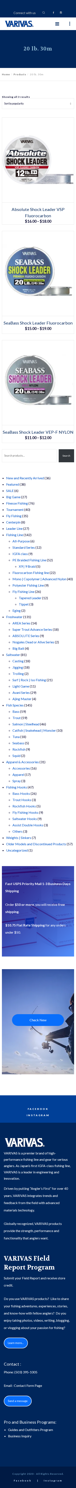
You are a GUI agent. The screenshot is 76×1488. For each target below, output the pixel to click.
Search (66, 455)
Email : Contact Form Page (23, 1385)
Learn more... (16, 1343)
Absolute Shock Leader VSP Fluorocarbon (38, 212)
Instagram (38, 1115)
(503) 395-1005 (25, 1372)
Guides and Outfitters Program (30, 1430)
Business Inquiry (19, 1436)
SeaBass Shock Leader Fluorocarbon (38, 322)
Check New (38, 1020)
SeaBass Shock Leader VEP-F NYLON (38, 432)
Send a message (17, 1401)
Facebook (38, 1108)
